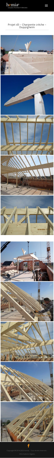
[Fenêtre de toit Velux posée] (27, 154)
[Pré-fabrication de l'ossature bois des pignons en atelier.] (27, 401)
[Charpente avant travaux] (27, 361)
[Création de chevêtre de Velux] (27, 74)
